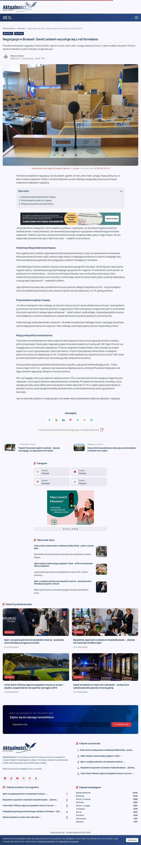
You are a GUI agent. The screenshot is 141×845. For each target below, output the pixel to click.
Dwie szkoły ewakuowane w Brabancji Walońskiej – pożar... (106, 750)
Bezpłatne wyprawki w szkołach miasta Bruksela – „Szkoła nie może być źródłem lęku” (104, 641)
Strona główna (9, 28)
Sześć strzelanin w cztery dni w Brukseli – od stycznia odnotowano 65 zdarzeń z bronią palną (101, 686)
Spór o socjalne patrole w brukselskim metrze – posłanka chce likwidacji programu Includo (62, 582)
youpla (76, 168)
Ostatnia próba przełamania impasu (38, 196)
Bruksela (21, 28)
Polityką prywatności (46, 841)
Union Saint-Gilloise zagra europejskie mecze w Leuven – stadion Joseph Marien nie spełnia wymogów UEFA (34, 686)
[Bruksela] (52, 481)
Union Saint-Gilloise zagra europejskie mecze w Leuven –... (107, 773)
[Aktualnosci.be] (20, 6)
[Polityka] (52, 471)
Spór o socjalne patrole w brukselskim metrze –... (102, 761)
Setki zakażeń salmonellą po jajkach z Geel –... (102, 756)
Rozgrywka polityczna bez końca (37, 203)
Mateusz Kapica (17, 56)
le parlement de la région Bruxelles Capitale (51, 168)
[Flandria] (89, 481)
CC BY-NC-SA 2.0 (102, 168)
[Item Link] (101, 551)
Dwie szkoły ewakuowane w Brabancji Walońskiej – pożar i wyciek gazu (64, 547)
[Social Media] (5, 778)
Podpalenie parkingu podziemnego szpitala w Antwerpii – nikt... (32, 811)
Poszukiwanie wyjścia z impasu (36, 200)
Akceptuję (132, 840)
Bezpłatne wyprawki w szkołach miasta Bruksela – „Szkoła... (108, 767)
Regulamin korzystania (69, 841)
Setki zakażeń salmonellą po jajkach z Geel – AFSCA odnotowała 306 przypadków (63, 564)
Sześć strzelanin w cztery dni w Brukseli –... (22, 817)
